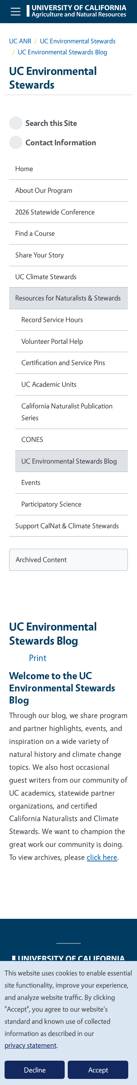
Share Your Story (39, 254)
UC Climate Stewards (45, 276)
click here (102, 857)
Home (24, 168)
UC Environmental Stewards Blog (69, 460)
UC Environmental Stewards (78, 41)
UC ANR (20, 41)
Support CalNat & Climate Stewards (67, 525)
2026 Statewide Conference (55, 211)
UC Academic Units (48, 384)
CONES (32, 439)
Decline (35, 1069)
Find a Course (35, 233)
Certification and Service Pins (63, 362)
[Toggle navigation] (16, 11)
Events (30, 482)
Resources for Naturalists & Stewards (68, 297)
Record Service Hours (52, 319)
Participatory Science (51, 503)
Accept (98, 1069)
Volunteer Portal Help (52, 341)
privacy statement (30, 1045)
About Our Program (43, 190)
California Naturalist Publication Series (67, 412)
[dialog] (68, 1022)
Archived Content (41, 559)
